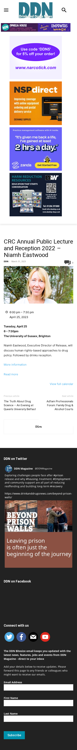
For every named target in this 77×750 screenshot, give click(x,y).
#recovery (56, 486)
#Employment (61, 479)
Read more (11, 374)
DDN (6, 261)
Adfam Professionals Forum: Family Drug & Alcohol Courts (60, 405)
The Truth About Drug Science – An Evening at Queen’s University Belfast (20, 405)
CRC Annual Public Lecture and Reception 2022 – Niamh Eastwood (38, 248)
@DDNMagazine (43, 468)
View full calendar (61, 384)
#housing (32, 479)
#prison (58, 475)
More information (15, 364)
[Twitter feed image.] (38, 534)
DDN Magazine (23, 468)
